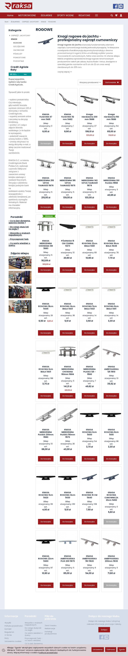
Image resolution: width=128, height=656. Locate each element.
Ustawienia (97, 649)
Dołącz (104, 629)
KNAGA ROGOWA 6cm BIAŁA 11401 (46, 369)
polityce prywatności (48, 652)
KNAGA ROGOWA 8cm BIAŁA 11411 (111, 306)
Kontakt (8, 629)
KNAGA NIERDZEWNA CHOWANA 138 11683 (46, 244)
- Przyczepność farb (18, 239)
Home (10, 15)
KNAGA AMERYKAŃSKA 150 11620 (89, 559)
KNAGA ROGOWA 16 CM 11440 (89, 495)
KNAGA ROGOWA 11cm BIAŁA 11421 (89, 306)
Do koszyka (67, 143)
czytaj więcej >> (65, 71)
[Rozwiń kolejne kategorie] (96, 15)
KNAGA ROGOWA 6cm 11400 (89, 432)
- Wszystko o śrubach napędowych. (19, 234)
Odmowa (110, 649)
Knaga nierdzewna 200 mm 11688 (89, 117)
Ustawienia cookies (13, 641)
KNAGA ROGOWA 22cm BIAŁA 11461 (89, 243)
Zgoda (122, 649)
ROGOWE (17, 42)
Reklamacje (50, 628)
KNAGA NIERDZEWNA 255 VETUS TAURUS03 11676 (46, 182)
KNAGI (14, 39)
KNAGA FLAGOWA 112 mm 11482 (67, 117)
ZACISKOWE (18, 50)
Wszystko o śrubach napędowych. (33, 624)
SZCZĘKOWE (19, 46)
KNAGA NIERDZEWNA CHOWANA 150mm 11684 (67, 370)
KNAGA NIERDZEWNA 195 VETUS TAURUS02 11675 (68, 182)
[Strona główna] (18, 5)
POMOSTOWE (19, 57)
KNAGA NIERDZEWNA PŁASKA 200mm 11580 (46, 433)
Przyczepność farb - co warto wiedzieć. (33, 639)
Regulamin (9, 632)
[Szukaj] (111, 15)
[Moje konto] (121, 15)
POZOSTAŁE (18, 61)
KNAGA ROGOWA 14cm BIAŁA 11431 (67, 306)
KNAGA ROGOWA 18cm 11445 (45, 306)
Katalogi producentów (51, 632)
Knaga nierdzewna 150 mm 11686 (111, 117)
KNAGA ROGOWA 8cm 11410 (111, 432)
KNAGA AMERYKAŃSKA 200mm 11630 (111, 559)
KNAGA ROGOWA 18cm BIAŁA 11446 (111, 243)
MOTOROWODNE (27, 15)
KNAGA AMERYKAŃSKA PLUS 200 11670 (67, 559)
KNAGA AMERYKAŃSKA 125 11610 (111, 369)
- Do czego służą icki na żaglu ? (19, 228)
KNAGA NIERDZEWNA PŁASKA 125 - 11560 (89, 370)
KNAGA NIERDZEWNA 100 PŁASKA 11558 (111, 180)
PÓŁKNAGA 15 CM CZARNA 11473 (67, 243)
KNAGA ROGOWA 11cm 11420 (46, 495)
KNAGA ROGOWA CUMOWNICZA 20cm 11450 (111, 496)
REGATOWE (84, 15)
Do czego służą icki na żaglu (33, 629)
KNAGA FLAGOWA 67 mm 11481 (46, 117)
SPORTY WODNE (65, 15)
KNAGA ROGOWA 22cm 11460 (46, 559)
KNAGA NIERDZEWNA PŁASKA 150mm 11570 (67, 433)
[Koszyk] (116, 15)
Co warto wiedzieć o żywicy (33, 634)
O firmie (8, 635)
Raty (7, 638)
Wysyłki (8, 623)
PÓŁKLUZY (17, 53)
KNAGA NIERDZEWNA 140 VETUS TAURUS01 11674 (90, 182)
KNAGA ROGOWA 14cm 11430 (67, 495)
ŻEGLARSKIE (46, 15)
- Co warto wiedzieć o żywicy (19, 244)
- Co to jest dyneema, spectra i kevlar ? (19, 221)
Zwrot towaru (50, 625)
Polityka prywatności (14, 626)
